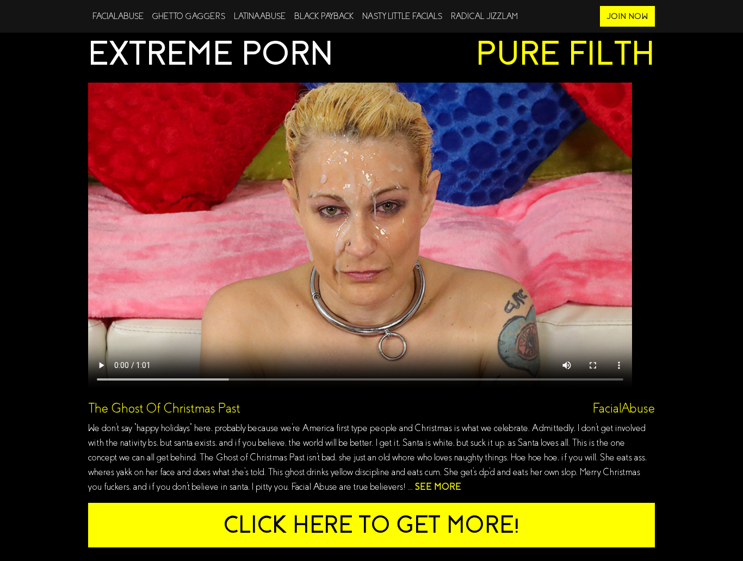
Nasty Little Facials (402, 16)
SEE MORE (438, 487)
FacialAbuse (118, 16)
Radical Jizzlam (484, 16)
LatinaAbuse (260, 16)
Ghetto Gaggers (188, 16)
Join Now (627, 16)
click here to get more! (372, 525)
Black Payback (324, 16)
